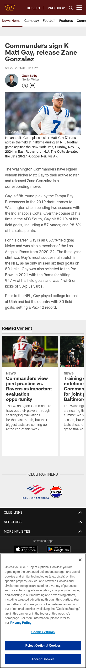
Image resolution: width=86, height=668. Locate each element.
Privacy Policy (20, 623)
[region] (43, 610)
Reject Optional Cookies (43, 645)
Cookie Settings (43, 632)
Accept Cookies (43, 659)
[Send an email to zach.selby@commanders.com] (32, 85)
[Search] (71, 8)
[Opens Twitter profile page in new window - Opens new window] (25, 85)
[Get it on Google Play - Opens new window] (58, 551)
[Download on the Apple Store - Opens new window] (25, 550)
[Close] (80, 560)
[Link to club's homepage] (9, 5)
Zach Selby (29, 75)
